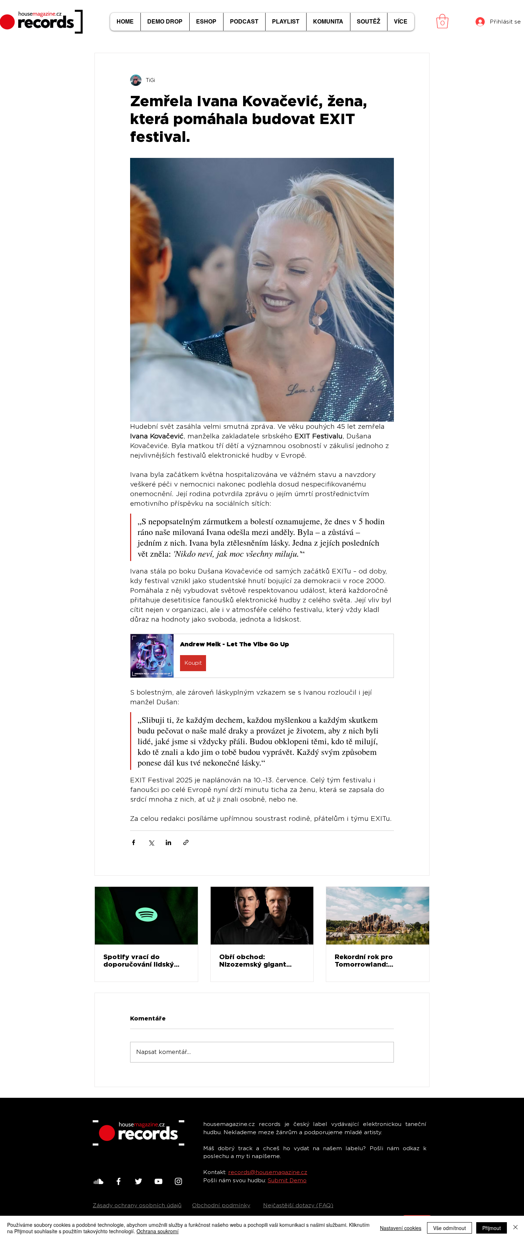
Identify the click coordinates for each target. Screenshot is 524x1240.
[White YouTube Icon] (158, 1181)
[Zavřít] (515, 1227)
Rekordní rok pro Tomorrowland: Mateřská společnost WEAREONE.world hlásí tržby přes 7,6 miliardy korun (375, 960)
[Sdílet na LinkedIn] (168, 842)
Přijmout (491, 1227)
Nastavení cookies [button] (400, 1227)
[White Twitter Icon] (138, 1181)
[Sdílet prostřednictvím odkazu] (186, 842)
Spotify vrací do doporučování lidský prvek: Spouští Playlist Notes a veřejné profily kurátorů (143, 960)
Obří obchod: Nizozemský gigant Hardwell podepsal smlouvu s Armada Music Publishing (252, 960)
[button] (442, 21)
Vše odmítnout (449, 1227)
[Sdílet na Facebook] (133, 842)
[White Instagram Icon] (178, 1181)
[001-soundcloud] (98, 1181)
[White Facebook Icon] (118, 1181)
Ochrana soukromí (158, 1231)
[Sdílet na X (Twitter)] (151, 842)
